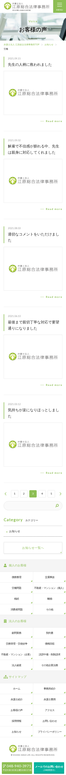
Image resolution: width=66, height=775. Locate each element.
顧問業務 (16, 632)
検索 (57, 505)
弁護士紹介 (17, 699)
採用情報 (16, 720)
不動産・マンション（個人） (49, 587)
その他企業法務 (49, 665)
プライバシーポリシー (50, 731)
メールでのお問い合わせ (49, 768)
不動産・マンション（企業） (16, 654)
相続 (16, 598)
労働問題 (16, 587)
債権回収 (49, 643)
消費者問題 (17, 609)
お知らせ (49, 44)
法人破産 (16, 665)
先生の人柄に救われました (30, 64)
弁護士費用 (50, 699)
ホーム (16, 688)
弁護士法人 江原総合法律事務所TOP (21, 44)
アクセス (49, 710)
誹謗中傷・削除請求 (49, 654)
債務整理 (16, 577)
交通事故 (49, 577)
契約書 (49, 632)
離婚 (49, 598)
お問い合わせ (50, 720)
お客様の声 (17, 710)
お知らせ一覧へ (33, 547)
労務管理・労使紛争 (16, 643)
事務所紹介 (50, 688)
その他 (49, 609)
